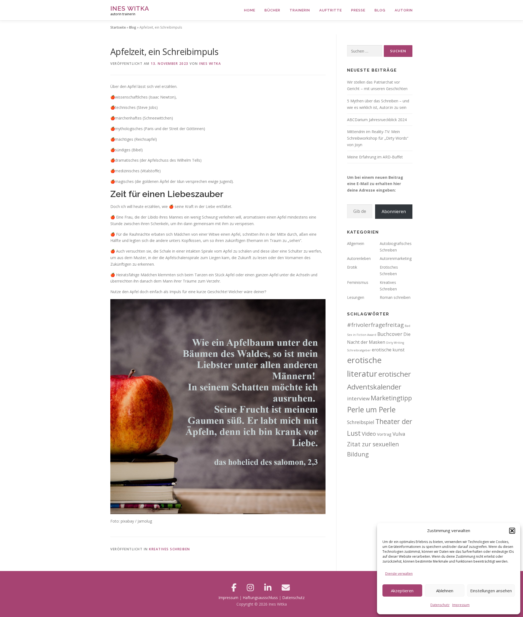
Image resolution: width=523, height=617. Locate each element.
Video (369, 433)
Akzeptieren (402, 590)
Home (249, 10)
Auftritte (330, 10)
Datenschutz (439, 605)
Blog (380, 10)
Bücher (272, 10)
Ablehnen (444, 590)
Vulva (399, 433)
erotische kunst (388, 349)
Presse (358, 10)
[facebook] (235, 587)
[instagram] (251, 587)
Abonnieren (394, 211)
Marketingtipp (391, 398)
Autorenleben (359, 258)
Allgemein (355, 243)
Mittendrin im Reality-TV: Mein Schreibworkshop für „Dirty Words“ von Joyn (377, 138)
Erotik (352, 267)
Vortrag (384, 434)
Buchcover (389, 333)
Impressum (461, 605)
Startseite (118, 27)
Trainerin (300, 10)
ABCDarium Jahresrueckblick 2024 (377, 119)
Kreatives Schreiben (169, 549)
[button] (512, 530)
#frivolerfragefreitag (375, 325)
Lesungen (355, 297)
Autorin (404, 10)
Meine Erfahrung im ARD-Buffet (375, 156)
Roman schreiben (395, 297)
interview (358, 398)
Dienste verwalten (399, 573)
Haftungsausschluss (260, 597)
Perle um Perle (371, 409)
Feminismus (357, 282)
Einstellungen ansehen (491, 590)
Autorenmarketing (396, 258)
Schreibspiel (360, 422)
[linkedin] (268, 587)
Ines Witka (129, 8)
